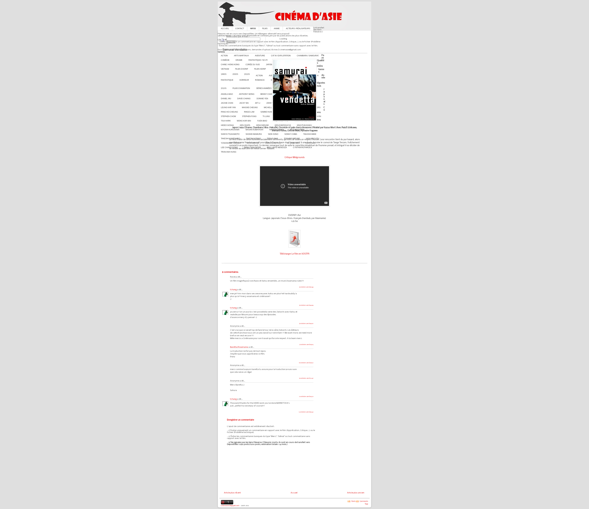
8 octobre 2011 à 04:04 (306, 305)
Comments (364, 501)
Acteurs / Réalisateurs (298, 28)
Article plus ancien (355, 493)
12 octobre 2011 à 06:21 (306, 396)
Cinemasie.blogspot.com (230, 506)
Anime (277, 28)
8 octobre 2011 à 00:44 (306, 287)
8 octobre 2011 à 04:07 (306, 323)
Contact (239, 28)
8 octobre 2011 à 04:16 (306, 344)
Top (366, 504)
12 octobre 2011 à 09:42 (306, 412)
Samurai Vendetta (234, 49)
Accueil (225, 28)
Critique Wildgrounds (294, 157)
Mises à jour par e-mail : (237, 37)
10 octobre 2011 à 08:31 (306, 363)
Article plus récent (232, 493)
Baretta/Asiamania (239, 347)
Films (265, 28)
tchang (233, 290)
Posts (353, 501)
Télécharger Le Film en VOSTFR (294, 254)
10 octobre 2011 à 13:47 (306, 378)
